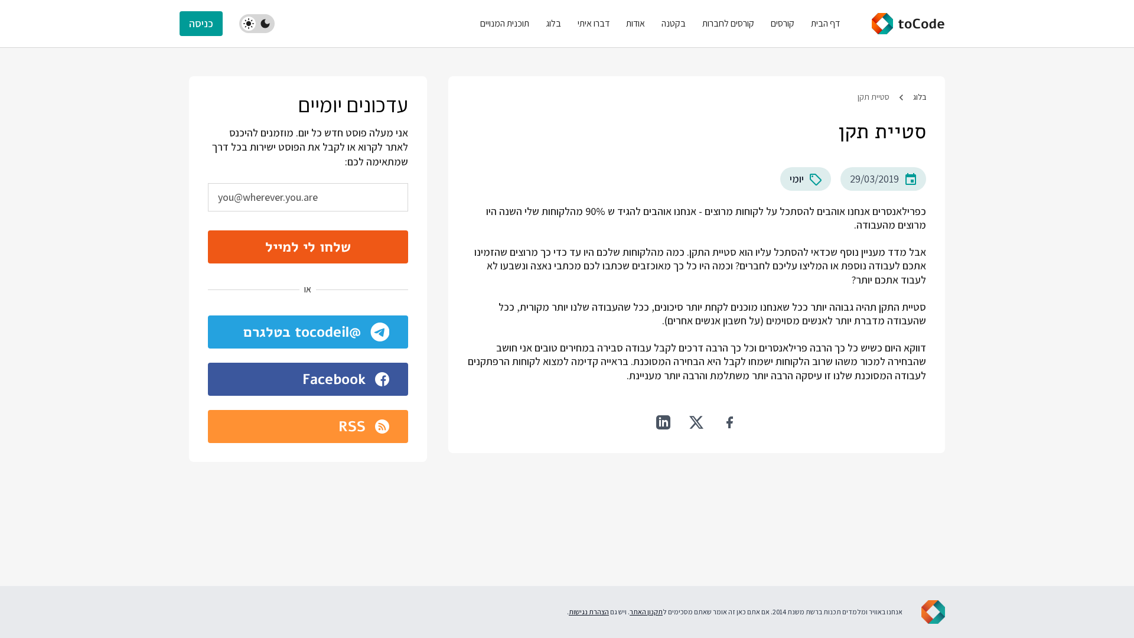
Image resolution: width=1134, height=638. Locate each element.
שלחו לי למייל (308, 246)
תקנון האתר (646, 611)
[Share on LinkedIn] (663, 422)
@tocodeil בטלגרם (302, 332)
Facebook (334, 379)
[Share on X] (696, 422)
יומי (797, 178)
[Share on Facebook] (729, 422)
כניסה (201, 23)
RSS (352, 426)
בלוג (919, 97)
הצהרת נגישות (589, 611)
